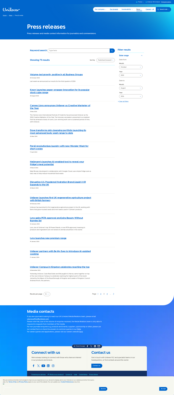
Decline (103, 389)
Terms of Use (12, 382)
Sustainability (126, 9)
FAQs (79, 329)
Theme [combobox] (140, 2)
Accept (163, 389)
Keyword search (38, 50)
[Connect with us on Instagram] (53, 365)
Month (121, 63)
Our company (99, 9)
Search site (163, 9)
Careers (151, 10)
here (81, 332)
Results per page (36, 294)
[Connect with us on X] (38, 365)
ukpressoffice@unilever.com (38, 319)
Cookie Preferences (67, 382)
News (138, 9)
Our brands (114, 9)
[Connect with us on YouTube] (43, 365)
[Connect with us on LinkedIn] (48, 365)
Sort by (92, 60)
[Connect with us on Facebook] (33, 365)
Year (121, 72)
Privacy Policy (23, 382)
